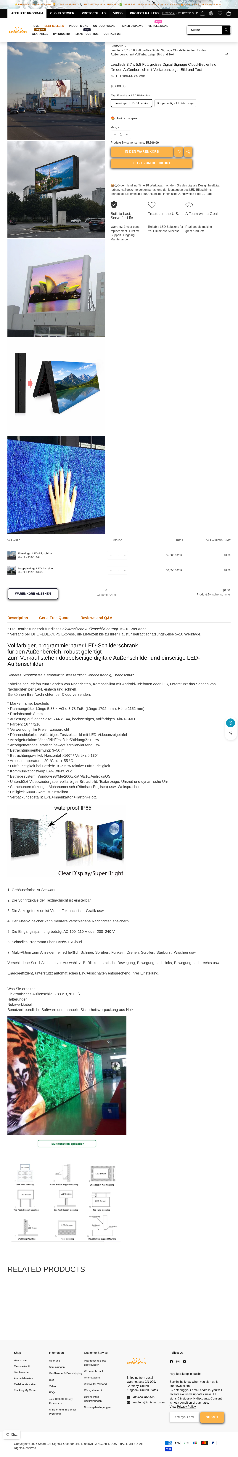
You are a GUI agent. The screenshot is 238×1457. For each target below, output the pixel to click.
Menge (115, 127)
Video (118, 13)
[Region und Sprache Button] (211, 13)
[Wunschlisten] (220, 13)
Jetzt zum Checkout (152, 163)
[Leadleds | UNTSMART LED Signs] (18, 30)
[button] (228, 13)
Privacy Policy (186, 1406)
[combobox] (208, 30)
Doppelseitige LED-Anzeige (175, 103)
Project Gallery (144, 13)
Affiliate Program (27, 13)
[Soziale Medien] (230, 732)
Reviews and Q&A (96, 618)
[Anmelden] (202, 13)
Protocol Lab (94, 13)
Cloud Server (62, 13)
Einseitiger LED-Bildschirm (131, 103)
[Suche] (226, 30)
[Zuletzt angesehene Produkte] (230, 722)
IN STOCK (168, 13)
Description (17, 618)
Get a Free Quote (54, 618)
